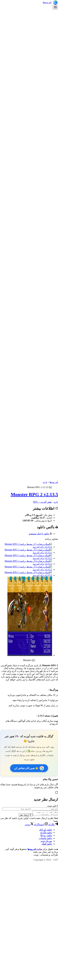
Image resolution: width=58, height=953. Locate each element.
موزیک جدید (46, 841)
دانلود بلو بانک (45, 829)
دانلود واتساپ (45, 838)
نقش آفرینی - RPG (42, 502)
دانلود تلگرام (46, 832)
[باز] (55, 7)
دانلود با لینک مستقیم (39, 533)
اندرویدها (47, 2)
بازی (45, 482)
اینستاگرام (39, 824)
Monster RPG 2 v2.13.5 (34, 494)
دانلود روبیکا (46, 835)
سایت (39, 849)
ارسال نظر (24, 815)
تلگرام (51, 824)
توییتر (27, 824)
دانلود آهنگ (47, 844)
